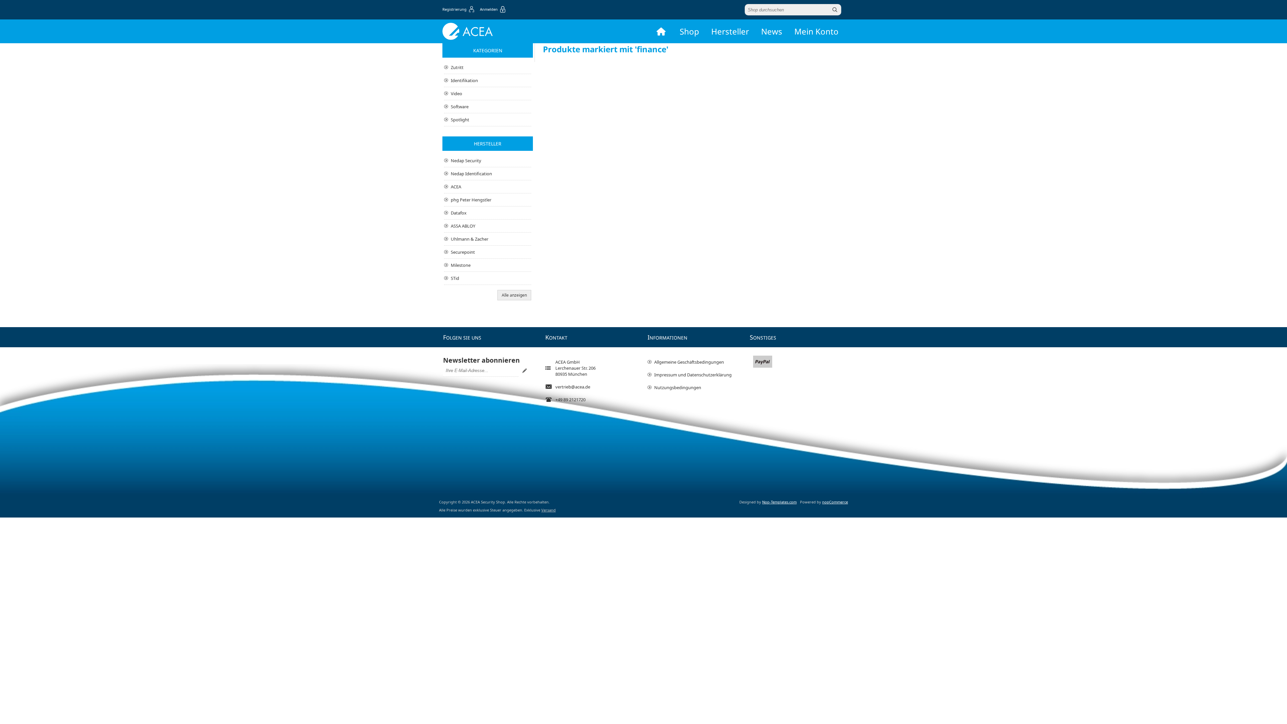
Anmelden (489, 9)
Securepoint (463, 252)
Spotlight (460, 120)
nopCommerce (835, 501)
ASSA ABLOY (463, 226)
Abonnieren (524, 371)
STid (455, 278)
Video (456, 93)
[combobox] (787, 9)
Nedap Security (466, 161)
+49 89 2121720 (570, 400)
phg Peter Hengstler (471, 200)
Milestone (461, 265)
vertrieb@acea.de (572, 387)
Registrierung (454, 9)
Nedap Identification (471, 174)
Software (460, 107)
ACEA (456, 187)
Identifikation (464, 80)
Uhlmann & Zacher (469, 239)
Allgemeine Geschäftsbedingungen (689, 362)
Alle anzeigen (514, 295)
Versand (548, 509)
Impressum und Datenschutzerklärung (693, 375)
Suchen (835, 9)
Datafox (459, 213)
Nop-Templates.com (779, 501)
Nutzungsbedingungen (677, 387)
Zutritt (457, 67)
